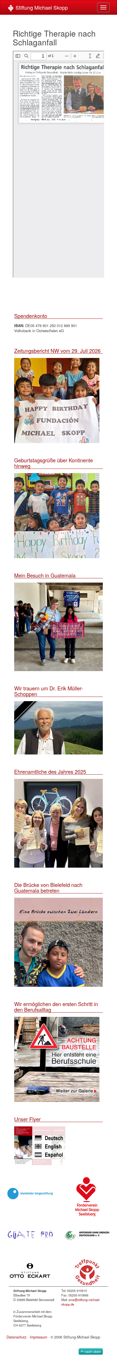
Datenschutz (16, 1337)
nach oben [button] (92, 1351)
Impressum (38, 1337)
